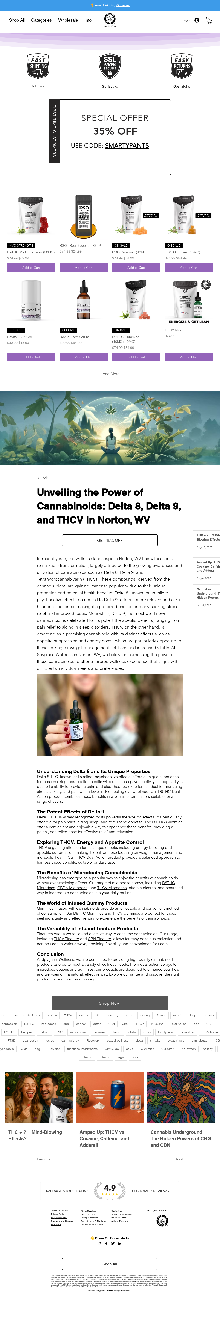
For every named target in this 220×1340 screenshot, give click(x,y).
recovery (100, 1032)
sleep (192, 1015)
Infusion (105, 1057)
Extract (44, 1032)
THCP (140, 1024)
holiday (208, 1049)
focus (129, 1015)
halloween (189, 1049)
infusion (87, 1057)
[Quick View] (31, 215)
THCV (68, 1015)
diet (98, 1015)
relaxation (187, 1032)
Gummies (147, 1049)
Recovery (93, 1040)
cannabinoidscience (26, 1015)
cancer (81, 1024)
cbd (66, 1024)
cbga (139, 1040)
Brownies (53, 1049)
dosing (145, 1015)
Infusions (157, 1024)
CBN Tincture (99, 938)
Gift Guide (112, 1049)
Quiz (24, 1049)
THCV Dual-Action (91, 857)
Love (135, 1057)
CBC (209, 1024)
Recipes (26, 1032)
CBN (111, 1024)
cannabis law (70, 1040)
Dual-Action (178, 1024)
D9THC (9, 1032)
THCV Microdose (112, 887)
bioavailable (176, 1040)
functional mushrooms (82, 1049)
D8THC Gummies (88, 913)
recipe (49, 1040)
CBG (125, 1024)
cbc (196, 1024)
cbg (37, 1049)
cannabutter (200, 1040)
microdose (48, 1024)
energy (113, 1015)
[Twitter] (113, 1243)
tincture (208, 1015)
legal (121, 1057)
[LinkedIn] (119, 1243)
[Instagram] (99, 1243)
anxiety (52, 1015)
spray (147, 1032)
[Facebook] (106, 1243)
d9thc (97, 1024)
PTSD (11, 1040)
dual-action (30, 1040)
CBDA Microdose (72, 887)
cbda (132, 1032)
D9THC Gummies (167, 821)
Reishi (117, 1032)
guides (84, 1015)
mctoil (177, 1015)
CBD (60, 1032)
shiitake (155, 1040)
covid (130, 1049)
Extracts (123, 5)
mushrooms (78, 1032)
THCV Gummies (126, 913)
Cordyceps (165, 1032)
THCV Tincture (66, 938)
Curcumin (168, 1049)
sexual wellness (117, 1040)
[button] (41, 20)
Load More (110, 373)
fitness (161, 1015)
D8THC (29, 1024)
